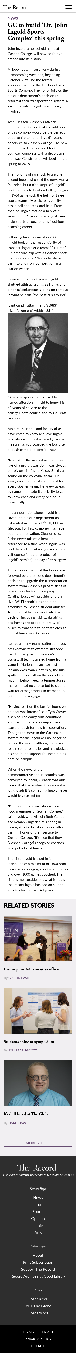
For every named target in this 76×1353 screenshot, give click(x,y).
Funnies (38, 1225)
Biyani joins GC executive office (31, 969)
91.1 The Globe (38, 1306)
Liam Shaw (17, 1123)
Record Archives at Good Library (38, 1276)
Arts (38, 1232)
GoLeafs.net (38, 1313)
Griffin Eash (18, 978)
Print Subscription (38, 1262)
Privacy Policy (38, 1338)
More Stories (38, 1142)
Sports (38, 1211)
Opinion (38, 1218)
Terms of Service (38, 1332)
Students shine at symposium (29, 1041)
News (38, 1197)
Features (38, 1204)
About (38, 1255)
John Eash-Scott (22, 1050)
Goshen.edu (38, 1299)
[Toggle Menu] (68, 8)
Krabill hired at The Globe (26, 1114)
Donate (38, 1345)
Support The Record (38, 1269)
